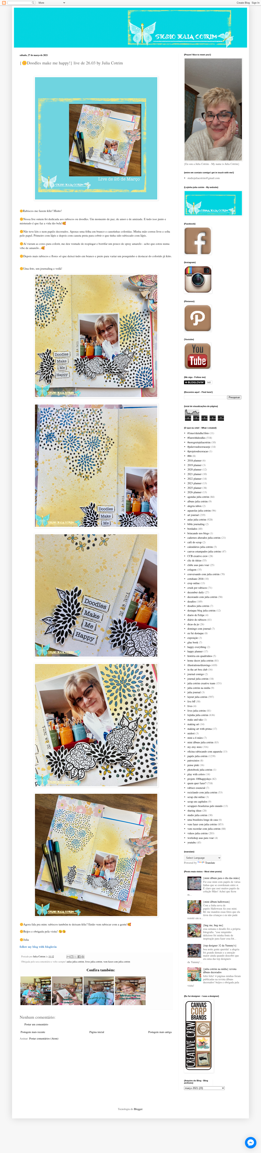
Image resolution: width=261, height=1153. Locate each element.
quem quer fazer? (196, 783)
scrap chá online (196, 797)
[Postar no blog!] (72, 957)
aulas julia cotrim (75, 961)
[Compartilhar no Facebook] (79, 957)
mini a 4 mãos (195, 737)
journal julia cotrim (197, 678)
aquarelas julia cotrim (199, 510)
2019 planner (194, 465)
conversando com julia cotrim (203, 574)
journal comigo (195, 674)
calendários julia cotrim (200, 547)
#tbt (189, 456)
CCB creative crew (197, 556)
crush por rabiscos (197, 587)
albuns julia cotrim (197, 501)
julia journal (194, 692)
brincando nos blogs (198, 533)
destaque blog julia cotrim (201, 610)
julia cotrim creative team (201, 683)
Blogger (138, 1109)
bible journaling (196, 524)
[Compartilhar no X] (75, 957)
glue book (192, 642)
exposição (192, 638)
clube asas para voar (198, 565)
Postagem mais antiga (160, 1032)
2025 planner (194, 488)
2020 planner (194, 469)
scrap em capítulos (197, 801)
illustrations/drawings (199, 665)
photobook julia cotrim (199, 769)
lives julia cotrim (93, 961)
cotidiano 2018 (195, 579)
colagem (191, 569)
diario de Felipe (195, 615)
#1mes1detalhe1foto (198, 433)
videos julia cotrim (197, 833)
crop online (193, 583)
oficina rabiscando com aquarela (204, 751)
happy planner (195, 651)
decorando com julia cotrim (202, 597)
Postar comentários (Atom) (43, 1038)
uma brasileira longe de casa (202, 819)
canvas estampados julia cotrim (204, 551)
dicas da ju (193, 624)
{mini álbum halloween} (216, 901)
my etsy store (194, 747)
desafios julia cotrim (198, 606)
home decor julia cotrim (200, 660)
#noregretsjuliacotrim (199, 442)
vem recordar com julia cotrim (203, 828)
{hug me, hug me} (213, 925)
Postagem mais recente (33, 1032)
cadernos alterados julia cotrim (203, 537)
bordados (192, 528)
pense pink (193, 765)
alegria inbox (194, 506)
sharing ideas (194, 810)
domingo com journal (199, 628)
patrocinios (193, 760)
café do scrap (194, 542)
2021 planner (194, 474)
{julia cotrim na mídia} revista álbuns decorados (219, 970)
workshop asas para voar (200, 838)
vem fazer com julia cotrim (116, 961)
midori (191, 733)
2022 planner (194, 478)
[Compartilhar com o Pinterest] (83, 957)
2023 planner (194, 483)
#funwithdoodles (196, 437)
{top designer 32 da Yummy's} (220, 945)
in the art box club (197, 669)
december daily (195, 592)
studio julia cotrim (197, 815)
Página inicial (96, 1032)
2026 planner (194, 492)
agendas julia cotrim (198, 497)
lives (189, 706)
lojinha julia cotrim (197, 715)
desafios (191, 601)
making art (193, 724)
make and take (195, 719)
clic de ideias (194, 560)
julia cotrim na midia (198, 688)
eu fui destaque (195, 633)
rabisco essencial (196, 788)
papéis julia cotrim (197, 756)
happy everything (196, 647)
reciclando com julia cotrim (202, 792)
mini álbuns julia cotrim (200, 742)
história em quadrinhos (199, 656)
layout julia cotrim (197, 697)
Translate (210, 862)
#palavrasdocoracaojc (198, 446)
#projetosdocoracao (197, 451)
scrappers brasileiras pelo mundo (205, 806)
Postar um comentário (36, 1024)
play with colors (196, 774)
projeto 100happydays (199, 779)
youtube (191, 842)
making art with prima (199, 729)
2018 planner (194, 460)
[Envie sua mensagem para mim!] (250, 1142)
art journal (193, 515)
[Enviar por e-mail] (68, 957)
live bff (191, 701)
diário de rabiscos (196, 619)
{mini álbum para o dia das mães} (221, 878)
